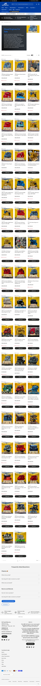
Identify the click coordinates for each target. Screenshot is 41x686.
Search (3, 652)
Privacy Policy (15, 681)
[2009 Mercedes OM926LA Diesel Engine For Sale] (7, 448)
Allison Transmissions (5, 656)
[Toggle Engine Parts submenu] (7, 9)
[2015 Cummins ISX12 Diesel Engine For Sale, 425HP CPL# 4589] (7, 125)
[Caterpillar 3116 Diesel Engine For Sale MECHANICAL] (33, 155)
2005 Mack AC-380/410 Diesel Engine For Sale (32, 369)
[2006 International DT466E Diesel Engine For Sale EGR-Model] (33, 243)
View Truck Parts (30, 643)
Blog (13, 9)
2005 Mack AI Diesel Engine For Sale (20, 75)
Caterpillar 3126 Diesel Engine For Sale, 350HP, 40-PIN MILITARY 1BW (33, 428)
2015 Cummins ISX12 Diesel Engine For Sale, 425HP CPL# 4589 (7, 135)
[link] (9, 560)
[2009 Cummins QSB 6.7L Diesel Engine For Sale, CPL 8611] (20, 96)
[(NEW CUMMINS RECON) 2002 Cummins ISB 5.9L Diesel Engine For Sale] (20, 360)
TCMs (3, 662)
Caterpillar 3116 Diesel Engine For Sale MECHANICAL (33, 164)
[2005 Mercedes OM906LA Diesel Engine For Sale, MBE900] (7, 538)
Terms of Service (32, 681)
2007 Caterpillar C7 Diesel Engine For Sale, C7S (20, 340)
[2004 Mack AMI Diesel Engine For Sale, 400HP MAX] (7, 66)
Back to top (20, 616)
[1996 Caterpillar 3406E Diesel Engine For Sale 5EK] (7, 214)
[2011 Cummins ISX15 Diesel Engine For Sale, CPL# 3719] (20, 448)
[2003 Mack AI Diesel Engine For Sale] (33, 272)
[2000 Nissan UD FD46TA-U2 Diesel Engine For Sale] (20, 302)
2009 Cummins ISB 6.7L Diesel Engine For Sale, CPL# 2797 (33, 487)
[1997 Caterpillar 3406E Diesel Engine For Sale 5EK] (33, 96)
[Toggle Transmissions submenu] (24, 7)
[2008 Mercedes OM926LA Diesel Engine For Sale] (7, 360)
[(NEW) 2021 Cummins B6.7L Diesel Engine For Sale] (7, 331)
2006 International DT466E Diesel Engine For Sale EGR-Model (33, 252)
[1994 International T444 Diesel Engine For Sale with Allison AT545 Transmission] (33, 388)
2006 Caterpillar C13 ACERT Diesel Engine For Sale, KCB (33, 135)
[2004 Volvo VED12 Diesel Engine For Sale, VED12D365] (7, 388)
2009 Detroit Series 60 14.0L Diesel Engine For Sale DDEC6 (20, 135)
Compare (28, 55)
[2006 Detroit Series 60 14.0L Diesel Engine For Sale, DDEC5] (7, 478)
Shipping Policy (26, 681)
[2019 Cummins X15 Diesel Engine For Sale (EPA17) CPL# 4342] (7, 272)
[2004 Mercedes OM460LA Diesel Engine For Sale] (20, 243)
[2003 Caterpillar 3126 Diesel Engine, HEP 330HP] (33, 184)
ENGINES (4, 636)
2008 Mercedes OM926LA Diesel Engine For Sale (7, 369)
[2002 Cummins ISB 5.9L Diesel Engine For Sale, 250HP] (33, 302)
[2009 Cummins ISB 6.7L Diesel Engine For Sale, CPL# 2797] (33, 478)
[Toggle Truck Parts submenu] (35, 7)
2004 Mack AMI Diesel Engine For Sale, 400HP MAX (7, 75)
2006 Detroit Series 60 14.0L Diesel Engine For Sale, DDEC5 (7, 487)
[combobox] (22, 4)
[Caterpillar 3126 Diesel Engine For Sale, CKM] (7, 243)
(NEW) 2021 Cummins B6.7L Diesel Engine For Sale (7, 340)
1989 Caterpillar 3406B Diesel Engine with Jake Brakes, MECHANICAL (7, 194)
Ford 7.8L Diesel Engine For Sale (33, 223)
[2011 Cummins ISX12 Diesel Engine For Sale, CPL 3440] (7, 96)
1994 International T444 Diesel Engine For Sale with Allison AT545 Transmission (33, 398)
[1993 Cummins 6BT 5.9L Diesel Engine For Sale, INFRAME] (33, 508)
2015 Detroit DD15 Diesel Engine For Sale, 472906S (20, 517)
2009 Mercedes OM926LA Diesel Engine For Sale (7, 457)
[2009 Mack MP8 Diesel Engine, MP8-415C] (20, 418)
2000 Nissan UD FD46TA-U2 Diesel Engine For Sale (20, 311)
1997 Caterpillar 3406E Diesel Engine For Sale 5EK (33, 105)
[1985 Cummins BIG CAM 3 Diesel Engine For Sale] (7, 302)
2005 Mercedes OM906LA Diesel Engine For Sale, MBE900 (7, 547)
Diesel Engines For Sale (7, 22)
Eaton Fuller (4, 658)
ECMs (3, 660)
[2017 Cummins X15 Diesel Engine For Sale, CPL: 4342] (20, 214)
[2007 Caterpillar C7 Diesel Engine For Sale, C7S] (20, 331)
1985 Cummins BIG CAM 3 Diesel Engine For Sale (7, 311)
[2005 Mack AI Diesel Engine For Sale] (20, 66)
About (6, 7)
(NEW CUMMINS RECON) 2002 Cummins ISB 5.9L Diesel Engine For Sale (19, 369)
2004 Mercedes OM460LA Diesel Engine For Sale (20, 252)
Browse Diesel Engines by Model (8, 601)
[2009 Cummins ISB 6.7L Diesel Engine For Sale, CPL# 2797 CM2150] (20, 478)
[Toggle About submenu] (8, 7)
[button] (39, 4)
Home (3, 7)
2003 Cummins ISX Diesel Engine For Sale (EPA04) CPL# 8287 (7, 517)
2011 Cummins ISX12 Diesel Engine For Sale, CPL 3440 (7, 105)
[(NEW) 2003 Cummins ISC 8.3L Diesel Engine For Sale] (20, 538)
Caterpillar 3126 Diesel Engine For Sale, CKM (6, 252)
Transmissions (21, 7)
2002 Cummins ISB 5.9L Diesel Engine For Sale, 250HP (32, 312)
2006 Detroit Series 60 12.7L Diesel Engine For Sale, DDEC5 (7, 428)
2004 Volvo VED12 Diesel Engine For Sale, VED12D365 (7, 397)
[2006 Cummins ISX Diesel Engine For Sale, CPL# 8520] (20, 155)
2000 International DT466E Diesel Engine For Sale (20, 193)
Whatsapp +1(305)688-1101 (7, 631)
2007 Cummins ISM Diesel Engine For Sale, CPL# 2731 (33, 340)
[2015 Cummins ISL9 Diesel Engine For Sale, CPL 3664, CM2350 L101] (20, 272)
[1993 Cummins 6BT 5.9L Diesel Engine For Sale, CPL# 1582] (33, 66)
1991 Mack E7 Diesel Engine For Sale (7, 164)
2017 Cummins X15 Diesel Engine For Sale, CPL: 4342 (20, 223)
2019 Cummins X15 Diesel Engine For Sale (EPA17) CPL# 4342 (7, 282)
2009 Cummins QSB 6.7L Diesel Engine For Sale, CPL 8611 (20, 105)
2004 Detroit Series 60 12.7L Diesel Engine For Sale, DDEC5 (33, 458)
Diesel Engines (13, 7)
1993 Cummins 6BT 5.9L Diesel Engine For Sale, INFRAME (32, 517)
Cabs (3, 664)
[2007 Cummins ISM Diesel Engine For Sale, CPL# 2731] (33, 331)
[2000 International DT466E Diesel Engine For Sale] (20, 184)
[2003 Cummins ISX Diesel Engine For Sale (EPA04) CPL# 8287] (7, 508)
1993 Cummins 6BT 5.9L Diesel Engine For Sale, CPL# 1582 (33, 75)
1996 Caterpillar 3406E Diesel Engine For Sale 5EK (7, 223)
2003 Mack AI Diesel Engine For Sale (33, 281)
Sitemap (10, 681)
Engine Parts (4, 9)
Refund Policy (20, 681)
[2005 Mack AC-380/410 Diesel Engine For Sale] (33, 360)
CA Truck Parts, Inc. (6, 679)
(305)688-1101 (5, 629)
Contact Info (37, 681)
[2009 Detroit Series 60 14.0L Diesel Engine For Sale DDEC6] (20, 125)
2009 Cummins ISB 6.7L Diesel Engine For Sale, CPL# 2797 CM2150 (20, 487)
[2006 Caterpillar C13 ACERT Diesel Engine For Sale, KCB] (33, 125)
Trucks (10, 9)
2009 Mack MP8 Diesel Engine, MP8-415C (19, 427)
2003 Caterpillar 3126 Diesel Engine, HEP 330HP (33, 193)
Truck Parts (32, 7)
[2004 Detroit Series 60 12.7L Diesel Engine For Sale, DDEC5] (33, 448)
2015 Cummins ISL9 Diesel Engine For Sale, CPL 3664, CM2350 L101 (20, 282)
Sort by (3, 55)
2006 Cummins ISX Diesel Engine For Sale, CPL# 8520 (20, 164)
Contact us (18, 9)
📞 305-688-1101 (31, 13)
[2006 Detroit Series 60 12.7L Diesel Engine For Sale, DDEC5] (7, 418)
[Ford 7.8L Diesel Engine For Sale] (33, 214)
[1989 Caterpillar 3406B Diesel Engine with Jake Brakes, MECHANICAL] (7, 184)
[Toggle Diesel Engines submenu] (16, 7)
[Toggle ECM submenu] (28, 7)
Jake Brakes (4, 666)
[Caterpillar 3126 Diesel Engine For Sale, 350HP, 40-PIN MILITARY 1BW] (33, 418)
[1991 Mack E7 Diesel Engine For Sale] (7, 155)
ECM (27, 7)
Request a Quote (5, 11)
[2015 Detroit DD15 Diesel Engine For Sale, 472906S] (20, 508)
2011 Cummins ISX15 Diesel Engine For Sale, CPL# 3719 (20, 457)
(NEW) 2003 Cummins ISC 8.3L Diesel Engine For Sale (20, 547)
